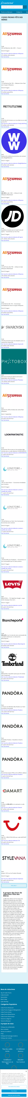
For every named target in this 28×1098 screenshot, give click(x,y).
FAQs (2, 1033)
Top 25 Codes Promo (6, 993)
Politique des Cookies (6, 1038)
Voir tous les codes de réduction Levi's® (11, 605)
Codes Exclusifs (5, 995)
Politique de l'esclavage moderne (9, 1036)
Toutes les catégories (6, 1018)
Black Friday (4, 999)
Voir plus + (14, 885)
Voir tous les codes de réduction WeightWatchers (13, 163)
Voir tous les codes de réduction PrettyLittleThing (14, 123)
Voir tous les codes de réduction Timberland (12, 677)
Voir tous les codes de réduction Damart (11, 807)
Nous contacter (5, 1029)
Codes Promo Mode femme (8, 1014)
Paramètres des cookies (14, 1086)
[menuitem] (7, 12)
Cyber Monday (4, 1001)
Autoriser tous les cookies (14, 1095)
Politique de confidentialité (7, 1027)
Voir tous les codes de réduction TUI (10, 840)
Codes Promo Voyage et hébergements (11, 1010)
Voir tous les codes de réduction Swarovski (12, 344)
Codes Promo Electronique (7, 1016)
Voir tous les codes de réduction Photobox (12, 380)
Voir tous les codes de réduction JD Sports (12, 237)
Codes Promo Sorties (6, 1012)
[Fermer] (26, 1071)
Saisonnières (4, 997)
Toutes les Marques (6, 1021)
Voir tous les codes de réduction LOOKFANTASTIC (14, 453)
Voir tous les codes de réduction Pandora (11, 710)
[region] (14, 1083)
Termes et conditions (6, 1031)
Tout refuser (14, 1091)
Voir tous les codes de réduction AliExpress (12, 53)
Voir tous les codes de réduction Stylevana (12, 878)
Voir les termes (5, 57)
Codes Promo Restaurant (7, 1007)
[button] (7, 12)
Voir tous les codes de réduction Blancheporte (13, 644)
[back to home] (7, 3)
